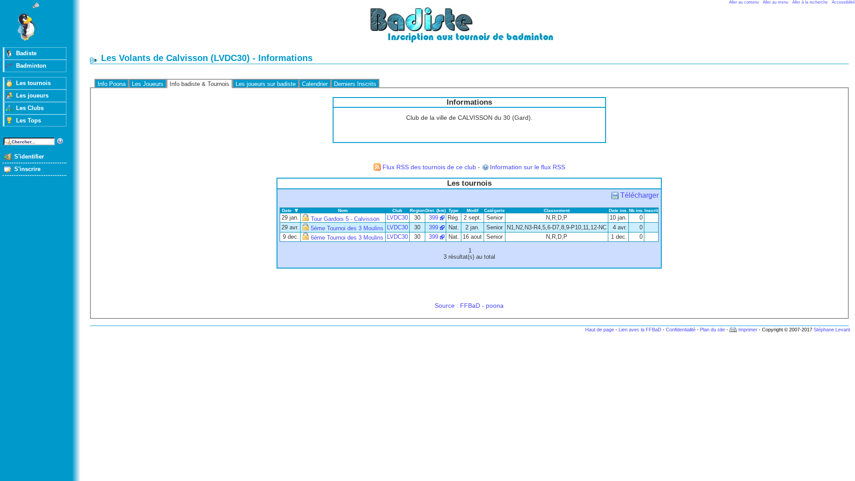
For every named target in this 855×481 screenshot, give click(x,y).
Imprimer (747, 329)
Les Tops (28, 120)
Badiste (26, 53)
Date (287, 210)
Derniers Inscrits (355, 84)
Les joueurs (32, 95)
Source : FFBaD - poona (469, 305)
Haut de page (599, 329)
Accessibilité (843, 2)
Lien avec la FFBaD (640, 329)
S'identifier (29, 156)
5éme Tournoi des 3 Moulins (347, 228)
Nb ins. (636, 210)
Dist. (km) (435, 210)
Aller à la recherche (810, 2)
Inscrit (651, 210)
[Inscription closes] (305, 219)
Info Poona (112, 84)
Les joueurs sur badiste (266, 84)
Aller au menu (775, 2)
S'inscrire (27, 169)
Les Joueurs (147, 84)
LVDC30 (397, 218)
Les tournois (33, 83)
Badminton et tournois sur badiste (472, 29)
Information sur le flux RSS (527, 167)
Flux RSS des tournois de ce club (429, 167)
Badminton (31, 65)
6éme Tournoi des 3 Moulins (347, 238)
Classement (557, 210)
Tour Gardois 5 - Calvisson (345, 219)
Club (397, 210)
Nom (343, 210)
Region (417, 210)
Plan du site (712, 329)
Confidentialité (681, 329)
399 (433, 218)
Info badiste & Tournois (199, 84)
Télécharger (639, 195)
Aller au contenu (744, 2)
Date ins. (618, 210)
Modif (472, 210)
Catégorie (494, 210)
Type (453, 210)
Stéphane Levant (832, 329)
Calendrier (315, 84)
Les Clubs (30, 108)
